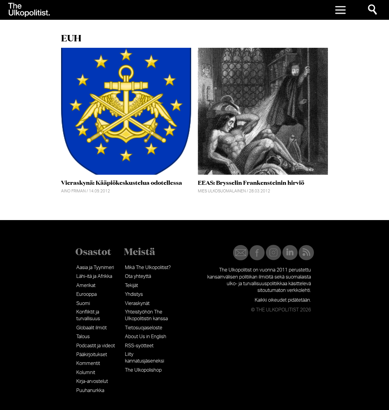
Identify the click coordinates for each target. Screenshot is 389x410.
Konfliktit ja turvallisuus (88, 315)
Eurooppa (86, 294)
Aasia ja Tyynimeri (95, 267)
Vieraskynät (137, 303)
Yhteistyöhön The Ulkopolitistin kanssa (146, 315)
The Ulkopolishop (143, 370)
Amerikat (85, 285)
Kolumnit (85, 372)
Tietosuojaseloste (143, 327)
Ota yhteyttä (138, 276)
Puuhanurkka (90, 390)
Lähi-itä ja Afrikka (94, 276)
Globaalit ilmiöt (91, 327)
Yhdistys (134, 294)
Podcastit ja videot (95, 345)
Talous (83, 336)
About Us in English (145, 336)
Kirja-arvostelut (92, 381)
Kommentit (88, 363)
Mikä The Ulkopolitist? (148, 267)
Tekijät (131, 285)
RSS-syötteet (139, 345)
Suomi (83, 303)
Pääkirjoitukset (91, 354)
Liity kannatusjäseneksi (144, 357)
